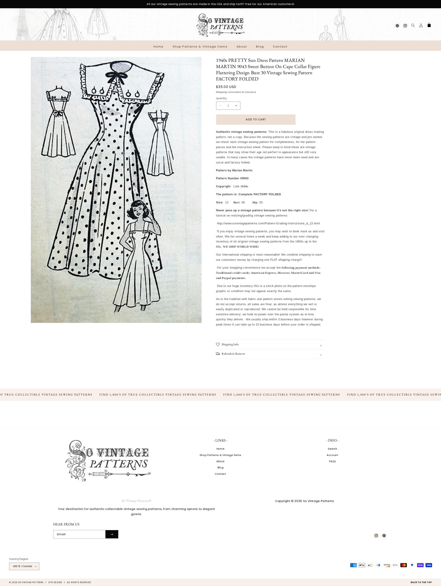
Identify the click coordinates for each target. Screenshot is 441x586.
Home (221, 448)
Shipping (221, 92)
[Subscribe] (111, 534)
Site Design (55, 582)
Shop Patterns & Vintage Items (220, 455)
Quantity (221, 98)
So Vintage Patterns (31, 582)
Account (332, 455)
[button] (413, 25)
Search (332, 448)
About (220, 461)
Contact (220, 474)
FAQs (332, 461)
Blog (221, 467)
